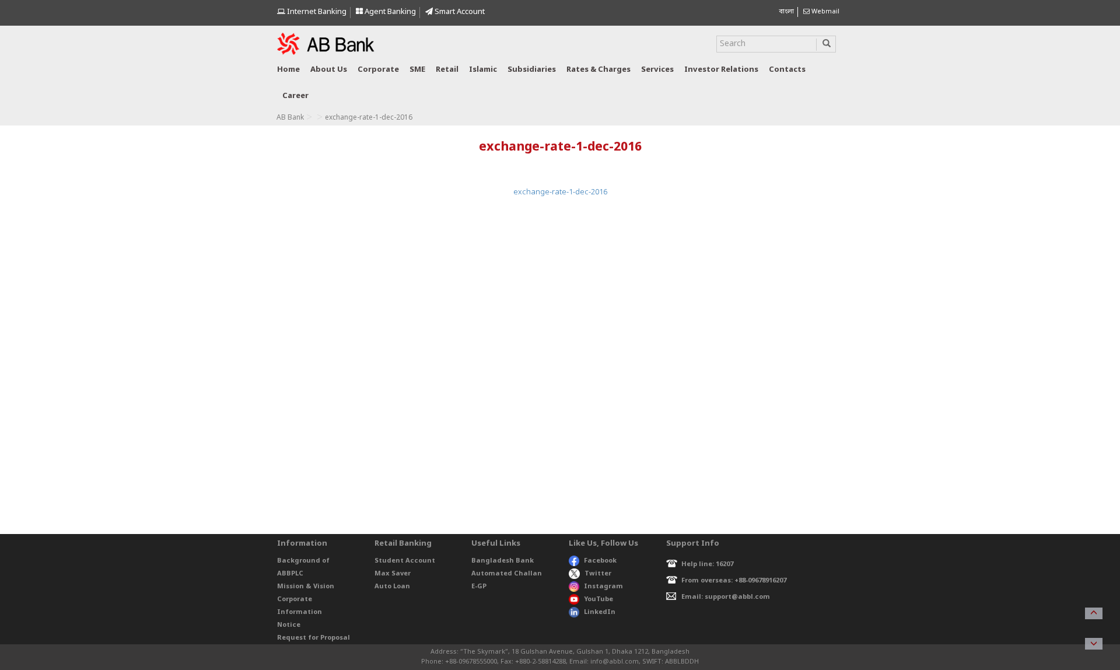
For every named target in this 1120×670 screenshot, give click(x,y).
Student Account (404, 561)
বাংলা (786, 12)
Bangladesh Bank (502, 561)
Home (288, 70)
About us (328, 70)
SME (417, 70)
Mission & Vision (305, 586)
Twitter (597, 574)
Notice (288, 625)
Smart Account (459, 12)
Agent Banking (389, 12)
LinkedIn (599, 612)
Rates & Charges (598, 70)
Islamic (483, 70)
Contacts (787, 70)
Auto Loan (392, 586)
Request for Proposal (313, 638)
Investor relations (721, 70)
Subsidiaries (532, 70)
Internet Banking (315, 12)
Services (657, 70)
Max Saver (392, 574)
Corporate (378, 70)
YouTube (598, 599)
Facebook (600, 561)
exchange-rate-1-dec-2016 (560, 192)
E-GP (479, 586)
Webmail (824, 12)
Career (295, 96)
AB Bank (290, 118)
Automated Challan (506, 574)
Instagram (603, 586)
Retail (447, 70)
